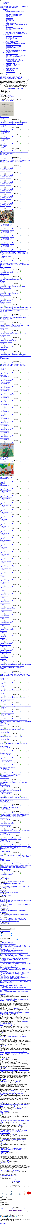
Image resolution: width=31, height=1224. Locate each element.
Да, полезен (5, 1200)
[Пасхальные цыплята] (6, 511)
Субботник (3, 146)
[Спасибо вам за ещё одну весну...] (9, 807)
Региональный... (4, 154)
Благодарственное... (5, 267)
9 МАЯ (2, 484)
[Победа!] (3, 401)
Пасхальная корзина (5, 561)
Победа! (2, 403)
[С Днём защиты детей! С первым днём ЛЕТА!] (13, 333)
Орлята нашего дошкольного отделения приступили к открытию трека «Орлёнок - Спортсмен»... (13, 985)
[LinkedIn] (7, 1216)
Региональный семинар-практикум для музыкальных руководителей (14, 907)
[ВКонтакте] (0, 1216)
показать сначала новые (24, 940)
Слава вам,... (3, 818)
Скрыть (29, 79)
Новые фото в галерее (6, 874)
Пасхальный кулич (5, 498)
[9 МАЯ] (2, 483)
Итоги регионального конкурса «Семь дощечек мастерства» (13, 1037)
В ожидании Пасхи (5, 582)
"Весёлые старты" (5, 923)
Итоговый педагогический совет (9, 892)
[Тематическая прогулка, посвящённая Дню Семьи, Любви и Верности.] (15, 744)
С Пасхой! (3, 575)
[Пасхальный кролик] (6, 587)
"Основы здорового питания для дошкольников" (13, 1139)
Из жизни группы (5, 747)
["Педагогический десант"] (7, 683)
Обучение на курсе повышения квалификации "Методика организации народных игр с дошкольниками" (12, 1150)
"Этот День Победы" (5, 895)
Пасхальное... (3, 492)
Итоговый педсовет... (6, 342)
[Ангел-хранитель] (5, 615)
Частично (4, 1202)
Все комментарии (5, 1177)
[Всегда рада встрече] (6, 300)
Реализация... (3, 125)
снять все (29, 1211)
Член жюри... (3, 668)
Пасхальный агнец (5, 491)
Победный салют (4, 438)
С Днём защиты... (5, 335)
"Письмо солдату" (5, 1058)
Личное (17, 74)
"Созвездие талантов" (6, 1023)
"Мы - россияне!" (4, 878)
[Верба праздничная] (6, 538)
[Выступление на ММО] (7, 713)
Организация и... (4, 162)
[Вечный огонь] (4, 422)
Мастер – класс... (4, 678)
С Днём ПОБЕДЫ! (5, 389)
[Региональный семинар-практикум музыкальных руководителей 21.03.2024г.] (15, 153)
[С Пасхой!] (3, 573)
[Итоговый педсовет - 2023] (8, 340)
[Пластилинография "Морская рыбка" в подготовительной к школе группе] (15, 775)
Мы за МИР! (3, 375)
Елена (1, 94)
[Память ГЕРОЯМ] (5, 429)
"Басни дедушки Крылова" (11, 967)
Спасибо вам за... (4, 808)
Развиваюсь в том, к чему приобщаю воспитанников (14, 1070)
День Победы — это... (6, 792)
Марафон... (3, 692)
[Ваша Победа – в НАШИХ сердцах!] (10, 839)
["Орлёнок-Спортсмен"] (7, 168)
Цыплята (2, 638)
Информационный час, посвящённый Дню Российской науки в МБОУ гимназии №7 (14, 978)
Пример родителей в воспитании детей (10, 1170)
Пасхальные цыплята (6, 512)
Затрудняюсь (5, 1204)
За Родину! (3, 410)
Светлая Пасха (4, 596)
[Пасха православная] (6, 504)
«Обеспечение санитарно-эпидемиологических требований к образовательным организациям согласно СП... (15, 1120)
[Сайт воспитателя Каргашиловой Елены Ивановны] (15, 1209)
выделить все (25, 1211)
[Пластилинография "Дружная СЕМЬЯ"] (11, 736)
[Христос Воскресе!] (6, 622)
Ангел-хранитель (4, 617)
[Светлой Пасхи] (5, 138)
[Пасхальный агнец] (5, 490)
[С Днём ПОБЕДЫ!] (6, 387)
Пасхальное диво (4, 554)
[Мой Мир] (4, 1216)
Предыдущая (11, 88)
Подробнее (16, 1008)
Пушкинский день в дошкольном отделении (12, 881)
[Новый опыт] (4, 347)
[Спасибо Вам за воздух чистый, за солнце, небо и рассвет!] (15, 783)
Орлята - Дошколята (5, 171)
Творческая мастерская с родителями (10, 1081)
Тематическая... (4, 746)
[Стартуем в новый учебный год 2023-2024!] (12, 286)
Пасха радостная (4, 533)
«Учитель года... (4, 274)
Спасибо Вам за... (5, 785)
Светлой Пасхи (4, 139)
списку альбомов (11, 96)
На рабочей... (3, 368)
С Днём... (2, 281)
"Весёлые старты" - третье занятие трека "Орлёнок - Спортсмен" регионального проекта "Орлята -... (15, 963)
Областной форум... (5, 700)
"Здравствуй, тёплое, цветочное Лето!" (10, 883)
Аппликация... (4, 768)
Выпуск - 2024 (4, 890)
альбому (9, 95)
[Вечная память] (7, 456)
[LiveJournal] (9, 1216)
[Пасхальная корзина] (6, 559)
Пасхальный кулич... (5, 568)
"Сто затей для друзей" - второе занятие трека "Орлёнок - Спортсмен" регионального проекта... (14, 973)
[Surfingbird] (11, 1216)
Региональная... (4, 311)
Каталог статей (6, 934)
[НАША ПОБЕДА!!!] (6, 380)
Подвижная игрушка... (6, 760)
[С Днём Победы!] (5, 131)
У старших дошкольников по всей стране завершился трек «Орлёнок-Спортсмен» (14, 887)
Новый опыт (3, 349)
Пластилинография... (5, 731)
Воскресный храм (5, 603)
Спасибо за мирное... (5, 825)
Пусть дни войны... (5, 869)
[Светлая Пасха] (4, 594)
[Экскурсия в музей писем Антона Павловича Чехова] (15, 751)
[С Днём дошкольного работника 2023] (11, 279)
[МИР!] (2, 415)
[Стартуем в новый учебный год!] (9, 293)
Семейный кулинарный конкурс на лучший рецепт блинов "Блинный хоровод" (14, 915)
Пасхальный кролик (5, 589)
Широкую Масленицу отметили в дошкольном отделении (13, 911)
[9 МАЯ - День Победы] (7, 476)
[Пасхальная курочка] (6, 643)
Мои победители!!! (5, 1111)
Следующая (19, 88)
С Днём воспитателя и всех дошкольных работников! (14, 1104)
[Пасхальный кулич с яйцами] (8, 566)
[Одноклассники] (2, 1216)
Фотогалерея (9, 74)
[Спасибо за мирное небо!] (7, 823)
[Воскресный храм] (5, 601)
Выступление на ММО (6, 714)
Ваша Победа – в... (5, 840)
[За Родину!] (3, 408)
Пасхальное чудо (4, 526)
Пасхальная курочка (5, 645)
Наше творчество (4, 732)
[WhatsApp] (14, 1216)
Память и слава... (4, 396)
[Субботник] (3, 145)
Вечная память (4, 457)
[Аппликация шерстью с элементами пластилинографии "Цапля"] (15, 767)
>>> (8, 1160)
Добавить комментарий (6, 100)
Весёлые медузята (15, 1181)
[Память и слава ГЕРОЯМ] (7, 394)
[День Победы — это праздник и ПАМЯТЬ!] (12, 790)
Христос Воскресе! (5, 624)
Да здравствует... (4, 833)
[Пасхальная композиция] (7, 545)
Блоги (3, 936)
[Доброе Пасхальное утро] (7, 608)
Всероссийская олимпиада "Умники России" (12, 1093)
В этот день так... (4, 801)
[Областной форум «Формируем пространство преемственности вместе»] (15, 699)
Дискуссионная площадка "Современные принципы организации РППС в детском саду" (14, 1012)
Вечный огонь (4, 424)
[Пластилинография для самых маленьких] (12, 729)
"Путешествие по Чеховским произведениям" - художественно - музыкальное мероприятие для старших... (15, 993)
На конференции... (5, 358)
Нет (3, 1205)
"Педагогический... (5, 685)
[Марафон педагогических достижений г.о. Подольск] (15, 690)
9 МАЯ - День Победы (6, 477)
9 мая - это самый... (5, 849)
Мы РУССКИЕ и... (5, 859)
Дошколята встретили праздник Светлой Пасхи (13, 897)
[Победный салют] (5, 436)
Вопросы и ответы (17, 936)
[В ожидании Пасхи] (6, 580)
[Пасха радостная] (5, 532)
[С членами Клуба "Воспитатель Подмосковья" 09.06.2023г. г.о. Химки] (15, 318)
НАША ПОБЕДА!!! (5, 382)
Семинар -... (3, 707)
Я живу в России (4, 376)
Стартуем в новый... (5, 288)
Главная (2, 74)
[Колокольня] (4, 657)
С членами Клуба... (5, 319)
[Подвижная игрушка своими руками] (10, 758)
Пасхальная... (3, 547)
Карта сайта (3, 1223)
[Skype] (16, 1216)
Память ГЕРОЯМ (4, 431)
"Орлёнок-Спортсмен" (6, 169)
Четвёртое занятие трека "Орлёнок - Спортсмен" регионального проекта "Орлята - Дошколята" (15, 956)
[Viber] (13, 1216)
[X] (6, 1216)
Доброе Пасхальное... (6, 610)
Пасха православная (5, 505)
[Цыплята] (3, 636)
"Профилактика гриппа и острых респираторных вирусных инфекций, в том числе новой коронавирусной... (13, 1132)
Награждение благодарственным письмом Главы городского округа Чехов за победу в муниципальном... (15, 1052)
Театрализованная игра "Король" (9, 1175)
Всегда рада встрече (5, 302)
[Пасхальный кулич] (6, 497)
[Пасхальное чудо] (5, 525)
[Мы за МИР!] (4, 373)
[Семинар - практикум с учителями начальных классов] (15, 706)
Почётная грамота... (5, 256)
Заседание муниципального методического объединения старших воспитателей (15, 901)
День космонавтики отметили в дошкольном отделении (15, 904)
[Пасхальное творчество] (7, 518)
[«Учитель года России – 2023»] (9, 272)
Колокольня (3, 659)
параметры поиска (5, 931)
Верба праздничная (5, 540)
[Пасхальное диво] (5, 552)
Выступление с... (4, 117)
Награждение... (4, 328)
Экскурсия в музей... (5, 753)
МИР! (1, 417)
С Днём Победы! (4, 132)
